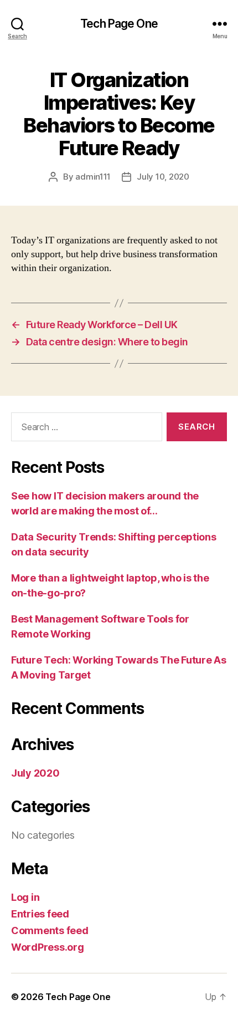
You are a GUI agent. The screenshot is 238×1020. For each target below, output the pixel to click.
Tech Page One (119, 23)
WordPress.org (47, 947)
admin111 (93, 176)
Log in (25, 897)
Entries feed (40, 914)
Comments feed (50, 930)
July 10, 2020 (163, 176)
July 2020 (35, 773)
